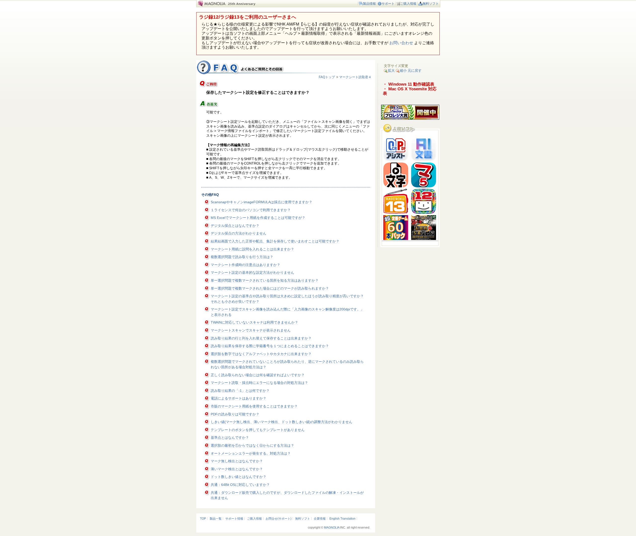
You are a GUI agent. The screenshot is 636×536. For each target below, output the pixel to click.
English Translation (342, 518)
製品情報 (369, 3)
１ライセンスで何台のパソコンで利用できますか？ (251, 210)
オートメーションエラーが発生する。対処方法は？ (251, 453)
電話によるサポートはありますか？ (238, 398)
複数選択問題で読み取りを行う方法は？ (242, 257)
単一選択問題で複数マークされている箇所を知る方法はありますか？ (264, 280)
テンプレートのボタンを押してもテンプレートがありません (258, 430)
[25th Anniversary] (245, 5)
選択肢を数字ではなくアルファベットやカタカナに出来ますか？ (261, 354)
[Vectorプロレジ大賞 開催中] (410, 118)
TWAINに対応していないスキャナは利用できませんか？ (254, 322)
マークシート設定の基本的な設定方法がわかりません (252, 272)
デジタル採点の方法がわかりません (238, 233)
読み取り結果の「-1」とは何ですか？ (240, 391)
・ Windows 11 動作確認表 (408, 84)
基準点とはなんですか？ (230, 437)
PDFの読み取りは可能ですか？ (235, 414)
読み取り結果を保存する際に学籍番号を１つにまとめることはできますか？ (270, 346)
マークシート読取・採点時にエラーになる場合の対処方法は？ (259, 383)
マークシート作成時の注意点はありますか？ (245, 265)
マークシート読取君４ (355, 77)
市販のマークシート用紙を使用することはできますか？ (254, 406)
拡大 (391, 70)
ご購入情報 (408, 3)
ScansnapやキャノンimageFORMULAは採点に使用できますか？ (261, 202)
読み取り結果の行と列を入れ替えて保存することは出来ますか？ (261, 338)
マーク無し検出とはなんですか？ (237, 461)
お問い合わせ (401, 43)
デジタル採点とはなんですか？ (235, 226)
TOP (203, 518)
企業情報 (320, 518)
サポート (388, 3)
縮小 (403, 70)
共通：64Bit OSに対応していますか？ (240, 485)
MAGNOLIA (331, 527)
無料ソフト (431, 3)
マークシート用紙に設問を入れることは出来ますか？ (252, 249)
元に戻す (415, 70)
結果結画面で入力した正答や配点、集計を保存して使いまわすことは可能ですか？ (275, 241)
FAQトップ (327, 77)
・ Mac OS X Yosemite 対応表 (410, 91)
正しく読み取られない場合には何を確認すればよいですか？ (258, 375)
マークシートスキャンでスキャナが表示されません (251, 330)
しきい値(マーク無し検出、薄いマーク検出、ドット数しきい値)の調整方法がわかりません (281, 422)
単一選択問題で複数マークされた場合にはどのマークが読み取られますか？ (270, 288)
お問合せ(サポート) (278, 518)
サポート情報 (234, 518)
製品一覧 (216, 518)
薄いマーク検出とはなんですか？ (237, 469)
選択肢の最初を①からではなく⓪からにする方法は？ (252, 445)
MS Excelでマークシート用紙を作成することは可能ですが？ (258, 218)
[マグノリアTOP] (211, 5)
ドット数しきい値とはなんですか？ (238, 477)
